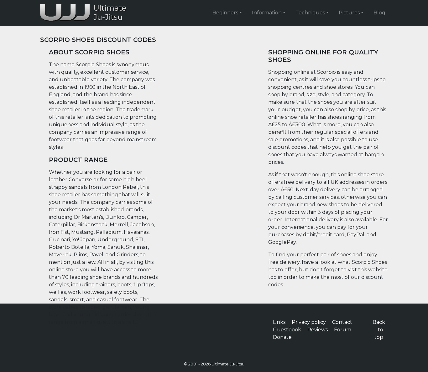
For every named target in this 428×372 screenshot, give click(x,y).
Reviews (317, 330)
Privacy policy (309, 322)
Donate (282, 337)
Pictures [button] (349, 13)
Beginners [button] (225, 13)
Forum (342, 330)
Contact (342, 322)
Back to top (379, 329)
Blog (379, 13)
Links (279, 322)
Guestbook (287, 330)
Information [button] (267, 13)
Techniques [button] (310, 13)
